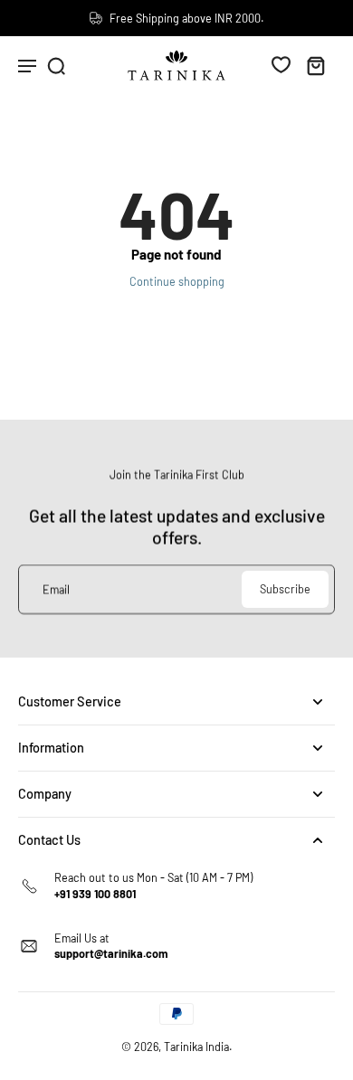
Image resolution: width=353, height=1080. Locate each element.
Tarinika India (196, 1046)
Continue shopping (176, 281)
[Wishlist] (281, 64)
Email (56, 589)
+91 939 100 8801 (95, 893)
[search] (56, 65)
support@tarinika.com (111, 953)
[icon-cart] (315, 65)
